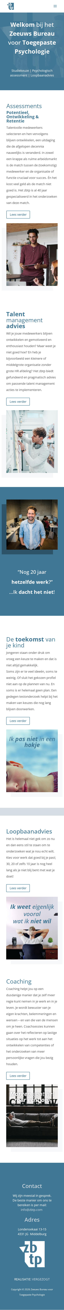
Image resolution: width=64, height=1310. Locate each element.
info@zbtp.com (32, 1210)
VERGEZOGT (41, 1279)
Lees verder (18, 214)
